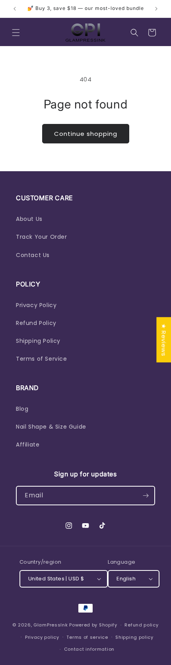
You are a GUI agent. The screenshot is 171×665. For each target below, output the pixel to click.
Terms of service (87, 637)
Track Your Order (41, 237)
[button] (16, 32)
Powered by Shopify (93, 625)
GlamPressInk (50, 625)
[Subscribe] (145, 495)
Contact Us (33, 255)
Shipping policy (134, 637)
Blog (22, 409)
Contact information (89, 649)
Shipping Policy (38, 341)
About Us (29, 219)
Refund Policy (36, 323)
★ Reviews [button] (163, 339)
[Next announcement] (156, 8)
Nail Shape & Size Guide (51, 427)
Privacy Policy (36, 305)
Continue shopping (85, 134)
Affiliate (27, 444)
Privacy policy (42, 637)
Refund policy (141, 625)
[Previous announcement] (14, 8)
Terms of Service (41, 359)
